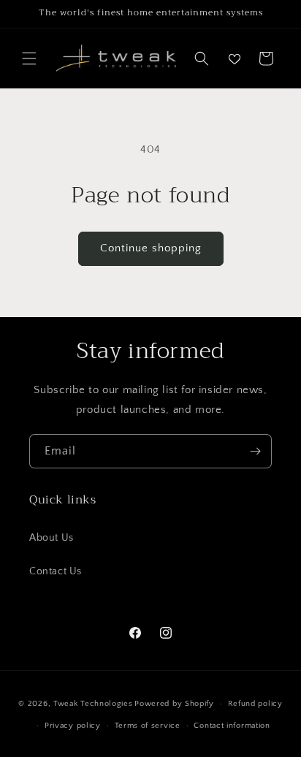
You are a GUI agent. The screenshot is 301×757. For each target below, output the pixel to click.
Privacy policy (73, 725)
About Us (51, 538)
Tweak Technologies (93, 703)
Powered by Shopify (174, 703)
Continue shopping (151, 248)
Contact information (232, 725)
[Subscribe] (255, 451)
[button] (29, 58)
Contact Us (55, 571)
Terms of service (147, 725)
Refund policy (255, 703)
